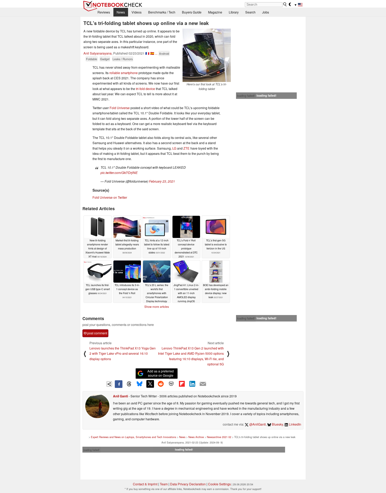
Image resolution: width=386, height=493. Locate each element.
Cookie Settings (219, 484)
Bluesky (277, 424)
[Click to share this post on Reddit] (160, 384)
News (121, 12)
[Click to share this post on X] (150, 384)
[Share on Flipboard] (182, 384)
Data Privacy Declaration (188, 484)
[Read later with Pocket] (171, 384)
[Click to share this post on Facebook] (118, 384)
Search (250, 12)
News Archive (196, 437)
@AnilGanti (257, 424)
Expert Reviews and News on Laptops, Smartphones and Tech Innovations (133, 437)
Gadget (105, 59)
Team (164, 484)
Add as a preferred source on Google (160, 373)
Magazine (215, 12)
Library (234, 12)
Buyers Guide (191, 12)
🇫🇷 (147, 53)
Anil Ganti (120, 396)
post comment (96, 333)
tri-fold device (145, 88)
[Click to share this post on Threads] (129, 384)
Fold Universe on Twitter (109, 197)
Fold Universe (120, 107)
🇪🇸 (152, 53)
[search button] (285, 4)
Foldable (91, 59)
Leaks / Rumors (123, 59)
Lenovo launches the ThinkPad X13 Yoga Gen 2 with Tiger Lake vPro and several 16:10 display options (122, 353)
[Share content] (109, 384)
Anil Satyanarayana (97, 53)
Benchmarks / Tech (161, 12)
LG (174, 148)
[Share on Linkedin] (192, 384)
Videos (136, 12)
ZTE (186, 148)
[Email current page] (203, 384)
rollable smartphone (123, 72)
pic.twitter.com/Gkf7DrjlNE (119, 172)
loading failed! (246, 96)
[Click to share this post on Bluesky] (139, 384)
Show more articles (156, 307)
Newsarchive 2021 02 (219, 437)
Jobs (265, 12)
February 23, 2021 (162, 181)
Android (164, 53)
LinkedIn (294, 424)
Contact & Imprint (145, 484)
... (156, 53)
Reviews (104, 12)
